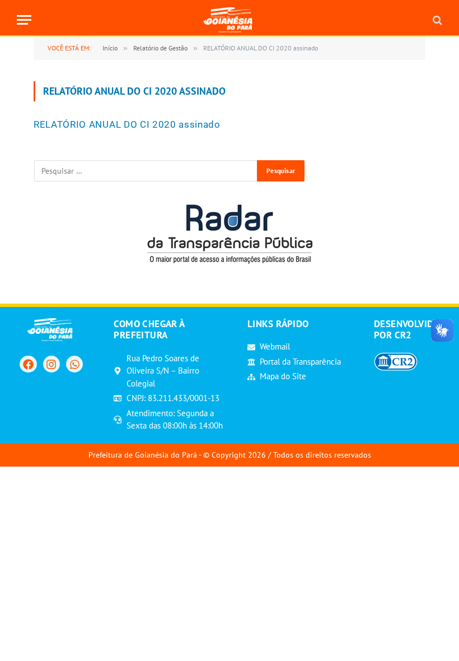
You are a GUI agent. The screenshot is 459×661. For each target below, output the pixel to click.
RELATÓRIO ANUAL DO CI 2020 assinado (127, 124)
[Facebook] (28, 364)
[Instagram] (51, 364)
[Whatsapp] (74, 364)
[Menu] (24, 19)
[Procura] (436, 19)
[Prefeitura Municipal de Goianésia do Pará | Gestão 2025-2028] (230, 20)
